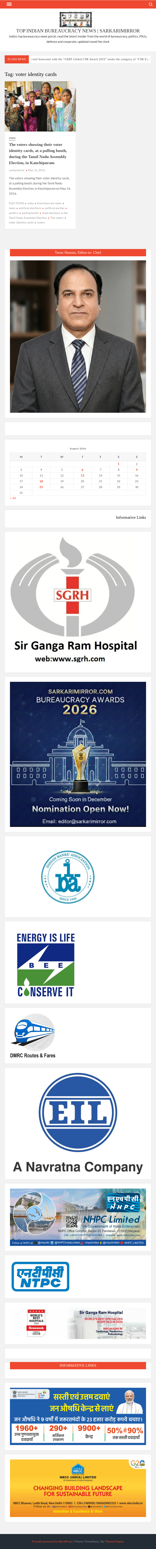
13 (82, 475)
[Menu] (9, 4)
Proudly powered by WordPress (52, 1541)
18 (41, 481)
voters (41, 222)
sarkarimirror (16, 170)
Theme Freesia (114, 1541)
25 (41, 487)
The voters (57, 217)
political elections (30, 208)
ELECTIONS (16, 203)
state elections (51, 213)
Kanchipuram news (49, 203)
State (12, 138)
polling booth (30, 213)
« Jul (13, 498)
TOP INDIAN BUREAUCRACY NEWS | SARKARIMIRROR (78, 30)
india (30, 203)
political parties (54, 208)
